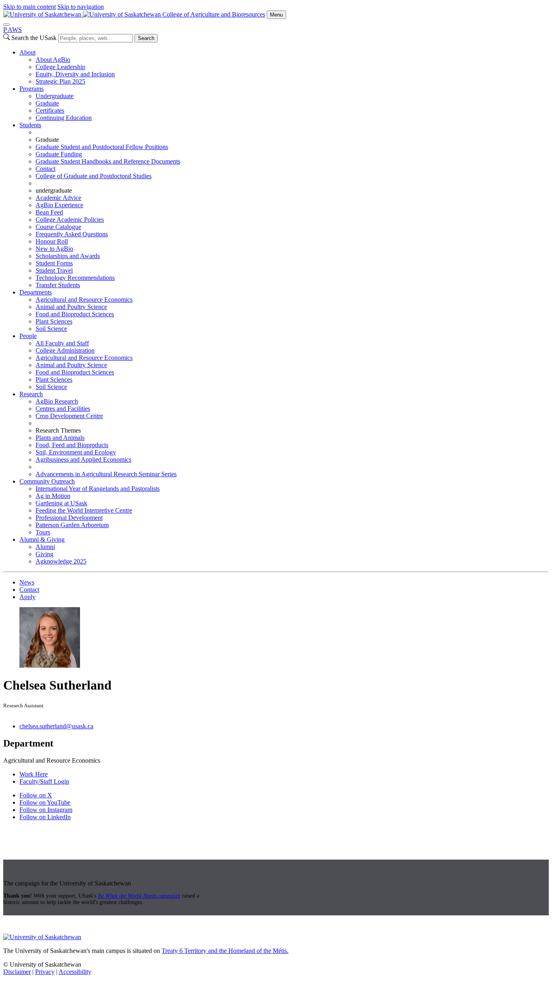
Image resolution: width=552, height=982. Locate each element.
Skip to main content (29, 6)
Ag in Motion (53, 495)
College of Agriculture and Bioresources (213, 14)
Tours (43, 532)
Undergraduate (55, 96)
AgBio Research (57, 401)
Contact (45, 168)
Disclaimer (17, 971)
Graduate (47, 103)
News (26, 582)
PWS (12, 29)
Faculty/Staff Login (44, 781)
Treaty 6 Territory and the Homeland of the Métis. (225, 950)
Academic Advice (58, 197)
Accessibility (75, 971)
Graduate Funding (59, 154)
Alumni (45, 546)
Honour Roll (52, 241)
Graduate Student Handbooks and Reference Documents (108, 161)
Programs (31, 88)
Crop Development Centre (69, 415)
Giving (44, 554)
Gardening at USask (61, 503)
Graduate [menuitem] (47, 139)
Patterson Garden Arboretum (72, 524)
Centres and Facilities (63, 408)
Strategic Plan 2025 (60, 81)
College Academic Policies (70, 219)
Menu (276, 15)
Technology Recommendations (75, 277)
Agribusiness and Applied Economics (83, 459)
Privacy (45, 971)
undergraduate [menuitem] (54, 190)
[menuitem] (284, 67)
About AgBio (53, 59)
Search (146, 38)
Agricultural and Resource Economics (84, 299)
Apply (27, 596)
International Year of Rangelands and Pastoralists (98, 488)
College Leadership (60, 66)
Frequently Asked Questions (72, 234)
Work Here (33, 774)
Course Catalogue (58, 226)
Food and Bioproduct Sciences (75, 314)
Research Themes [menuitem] (58, 430)
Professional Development (69, 517)
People (28, 335)
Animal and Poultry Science (71, 306)
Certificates (50, 110)
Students (30, 125)
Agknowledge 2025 (61, 561)
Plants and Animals (60, 437)
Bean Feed (49, 212)
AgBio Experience (59, 205)
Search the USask (34, 37)
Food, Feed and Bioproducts (72, 445)
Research (31, 394)
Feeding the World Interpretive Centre (84, 510)
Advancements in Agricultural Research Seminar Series (106, 474)
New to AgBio (54, 248)
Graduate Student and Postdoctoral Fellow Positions (102, 146)
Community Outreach (47, 481)
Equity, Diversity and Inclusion (75, 74)
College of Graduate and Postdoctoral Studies (94, 175)
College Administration (65, 350)
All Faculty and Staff (62, 343)
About (27, 52)
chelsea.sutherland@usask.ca (56, 726)
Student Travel (54, 270)
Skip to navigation (80, 6)
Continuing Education (64, 117)
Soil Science (51, 328)
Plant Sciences (54, 321)
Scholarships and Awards (68, 255)
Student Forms (54, 263)
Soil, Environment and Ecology (76, 452)
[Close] (6, 24)
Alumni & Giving (42, 539)
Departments (35, 292)
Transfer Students (58, 285)
